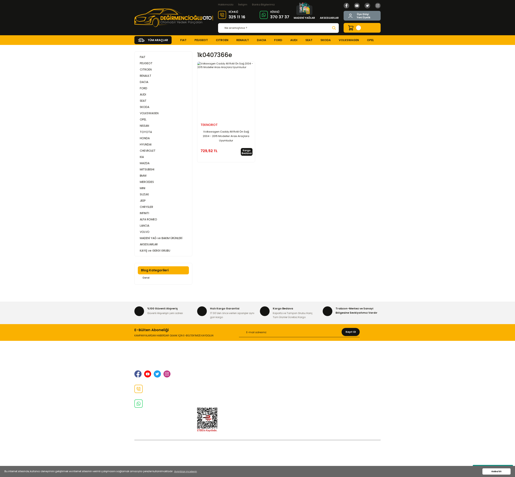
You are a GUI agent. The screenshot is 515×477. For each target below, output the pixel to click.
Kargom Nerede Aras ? (338, 373)
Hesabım (329, 392)
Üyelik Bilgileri (332, 367)
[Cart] (362, 28)
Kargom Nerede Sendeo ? (340, 386)
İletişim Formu (207, 386)
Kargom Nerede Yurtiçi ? (340, 379)
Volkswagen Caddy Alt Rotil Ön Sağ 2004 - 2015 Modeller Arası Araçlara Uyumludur (226, 136)
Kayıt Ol (351, 332)
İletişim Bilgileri (207, 367)
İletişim (242, 4)
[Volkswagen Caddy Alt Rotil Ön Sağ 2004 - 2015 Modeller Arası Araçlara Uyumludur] (226, 90)
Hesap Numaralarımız (275, 373)
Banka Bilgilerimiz (263, 4)
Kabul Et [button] (496, 471)
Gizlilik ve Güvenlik (209, 373)
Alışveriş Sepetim (271, 360)
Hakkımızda (225, 4)
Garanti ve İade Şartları (276, 367)
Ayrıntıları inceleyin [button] (185, 471)
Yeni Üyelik (363, 17)
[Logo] (173, 17)
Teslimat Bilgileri (271, 379)
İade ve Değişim (208, 379)
